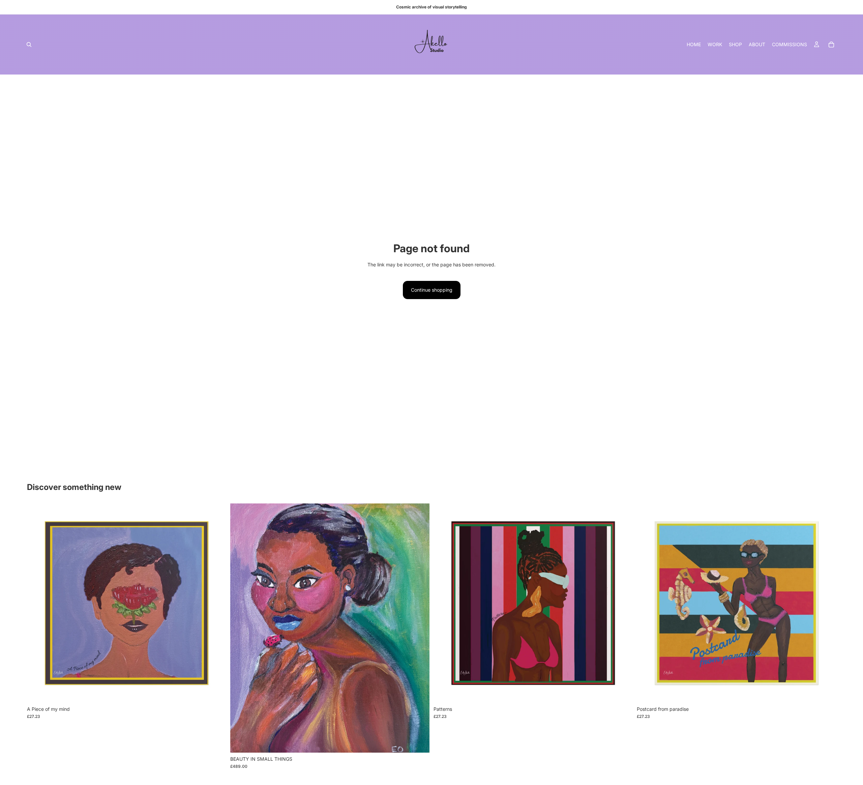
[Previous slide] (240, 627)
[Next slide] (419, 627)
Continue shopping (431, 290)
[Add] (419, 742)
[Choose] (216, 692)
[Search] (29, 44)
